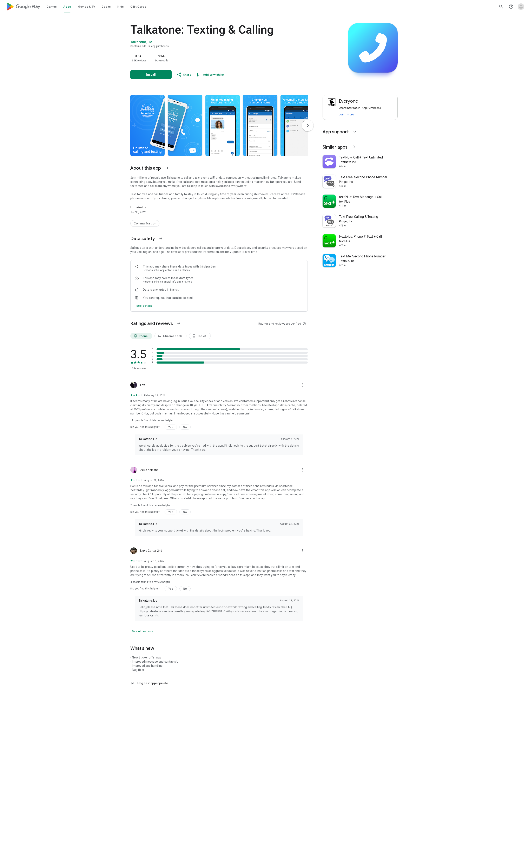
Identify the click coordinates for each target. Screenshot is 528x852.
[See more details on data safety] (144, 306)
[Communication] (144, 223)
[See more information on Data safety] (161, 238)
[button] (147, 125)
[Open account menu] (521, 7)
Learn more (346, 114)
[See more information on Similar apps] (353, 147)
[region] (212, 58)
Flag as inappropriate (149, 683)
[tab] (51, 6)
